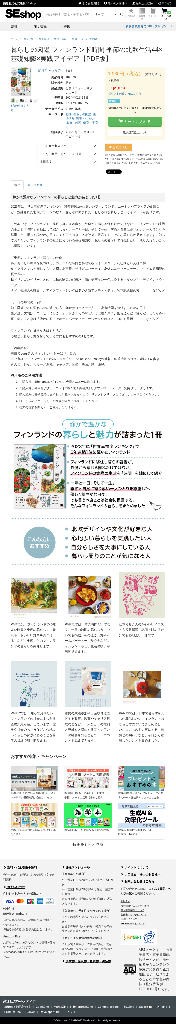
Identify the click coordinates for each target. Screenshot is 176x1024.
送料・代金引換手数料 (21, 867)
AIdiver (30, 1012)
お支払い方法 (15, 887)
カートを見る (166, 15)
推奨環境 (45, 161)
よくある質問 (90, 3)
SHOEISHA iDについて (133, 923)
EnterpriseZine (83, 1006)
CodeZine (42, 1006)
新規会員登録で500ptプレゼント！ (149, 26)
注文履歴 (142, 17)
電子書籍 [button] (40, 26)
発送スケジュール (77, 867)
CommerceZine (108, 1006)
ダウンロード (153, 17)
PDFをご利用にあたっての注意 (60, 154)
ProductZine (12, 1012)
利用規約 (125, 901)
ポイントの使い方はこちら (124, 93)
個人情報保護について (132, 910)
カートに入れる (137, 122)
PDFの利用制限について (56, 146)
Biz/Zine (128, 1006)
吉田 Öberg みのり (51, 70)
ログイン (167, 3)
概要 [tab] (17, 185)
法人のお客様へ (117, 3)
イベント (70, 1012)
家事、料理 (73, 122)
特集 (67, 26)
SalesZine (146, 1006)
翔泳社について (129, 919)
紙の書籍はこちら (135, 132)
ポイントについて (136, 867)
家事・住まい (85, 118)
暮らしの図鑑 (82, 114)
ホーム (14, 38)
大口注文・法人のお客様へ (142, 874)
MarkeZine (61, 1006)
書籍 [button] (14, 26)
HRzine (162, 1006)
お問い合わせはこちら (139, 881)
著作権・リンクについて (134, 914)
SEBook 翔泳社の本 (17, 1006)
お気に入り (131, 17)
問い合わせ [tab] (34, 185)
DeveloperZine (50, 1012)
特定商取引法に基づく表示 (135, 905)
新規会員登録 (144, 3)
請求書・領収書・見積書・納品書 (88, 961)
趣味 (68, 114)
